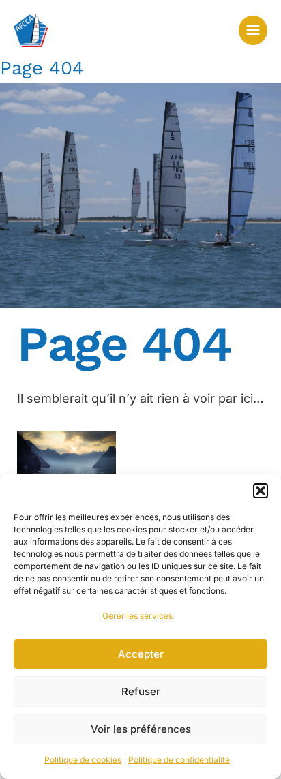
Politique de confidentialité (179, 759)
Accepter (141, 653)
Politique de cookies (82, 759)
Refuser (140, 691)
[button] (260, 491)
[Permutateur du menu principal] (253, 30)
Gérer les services (137, 616)
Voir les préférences (141, 728)
